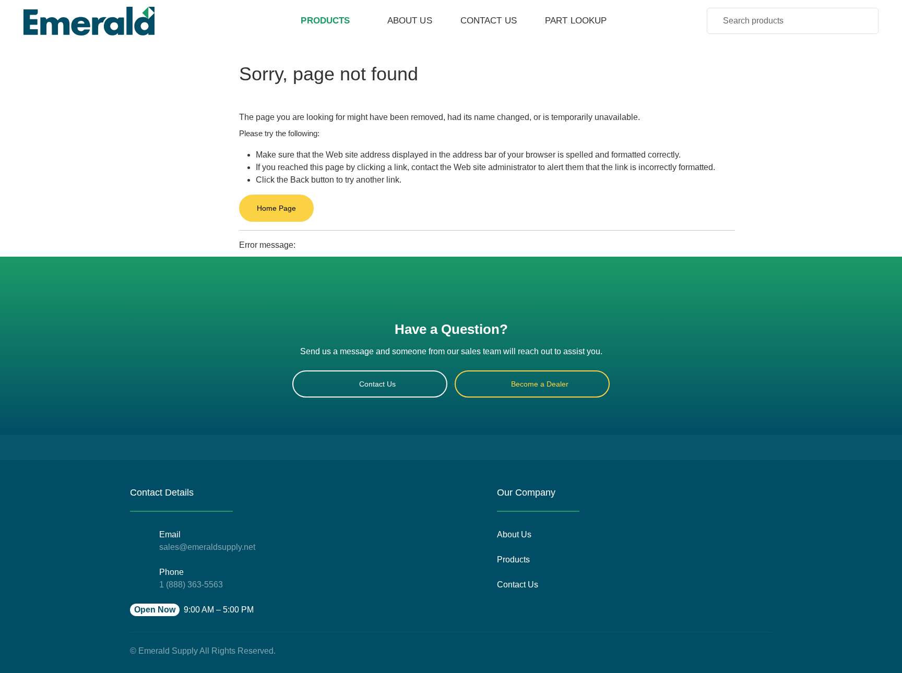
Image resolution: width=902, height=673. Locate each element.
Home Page (276, 208)
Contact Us (377, 384)
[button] (192, 610)
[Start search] (863, 20)
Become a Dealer (539, 384)
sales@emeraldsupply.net (207, 547)
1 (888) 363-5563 (191, 584)
